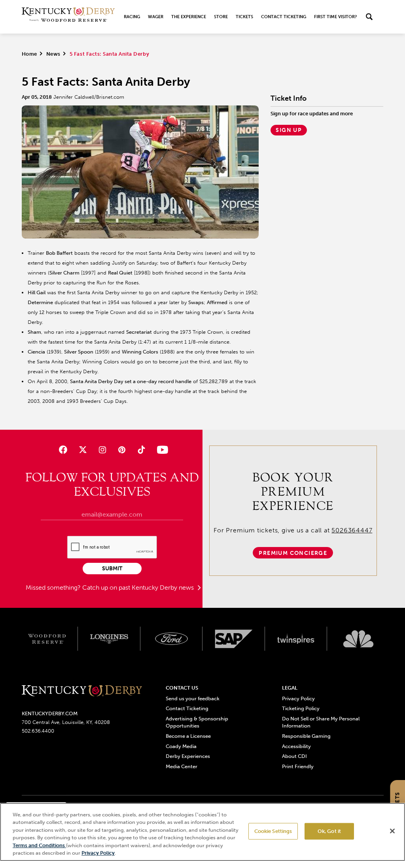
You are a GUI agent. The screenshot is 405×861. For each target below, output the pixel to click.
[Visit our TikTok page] (141, 450)
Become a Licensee (188, 736)
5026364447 (351, 530)
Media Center (181, 766)
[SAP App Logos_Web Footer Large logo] (233, 639)
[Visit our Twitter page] (83, 450)
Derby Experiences (188, 756)
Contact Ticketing (283, 16)
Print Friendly (298, 766)
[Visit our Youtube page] (161, 450)
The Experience (188, 16)
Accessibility (296, 746)
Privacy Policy (298, 698)
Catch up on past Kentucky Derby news (138, 587)
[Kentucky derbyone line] (82, 691)
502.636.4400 (38, 731)
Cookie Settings (273, 831)
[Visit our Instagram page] (102, 450)
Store (221, 16)
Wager (155, 16)
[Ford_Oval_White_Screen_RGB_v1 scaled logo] (171, 638)
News (53, 54)
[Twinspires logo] (296, 639)
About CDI (294, 756)
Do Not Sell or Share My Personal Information (321, 722)
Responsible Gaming (306, 736)
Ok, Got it (329, 831)
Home (29, 54)
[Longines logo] (109, 639)
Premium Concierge (293, 553)
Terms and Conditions (39, 845)
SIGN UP (289, 130)
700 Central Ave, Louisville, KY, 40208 (66, 722)
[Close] (392, 831)
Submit (112, 568)
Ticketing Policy (301, 708)
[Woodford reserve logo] (47, 639)
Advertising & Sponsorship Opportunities (197, 722)
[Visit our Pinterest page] (121, 450)
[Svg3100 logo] (358, 639)
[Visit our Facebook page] (63, 450)
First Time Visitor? (335, 16)
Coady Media (181, 746)
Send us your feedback (193, 698)
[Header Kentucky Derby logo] (68, 17)
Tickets (244, 16)
